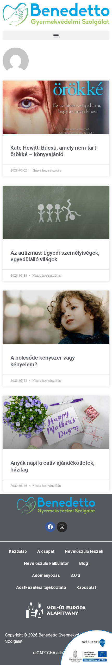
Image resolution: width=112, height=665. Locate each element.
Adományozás (46, 575)
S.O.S (75, 575)
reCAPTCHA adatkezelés (56, 652)
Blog (83, 563)
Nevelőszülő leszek (84, 551)
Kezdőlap (18, 551)
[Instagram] (62, 527)
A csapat (45, 551)
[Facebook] (50, 527)
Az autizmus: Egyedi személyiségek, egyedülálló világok (54, 256)
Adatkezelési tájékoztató (41, 587)
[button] (56, 35)
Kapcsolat (86, 587)
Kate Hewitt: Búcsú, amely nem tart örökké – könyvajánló (53, 151)
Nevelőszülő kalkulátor (46, 563)
